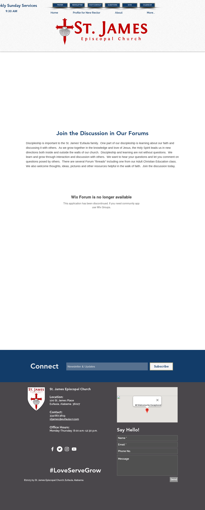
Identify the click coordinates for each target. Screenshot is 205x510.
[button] (60, 5)
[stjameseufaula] (59, 449)
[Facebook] (52, 449)
